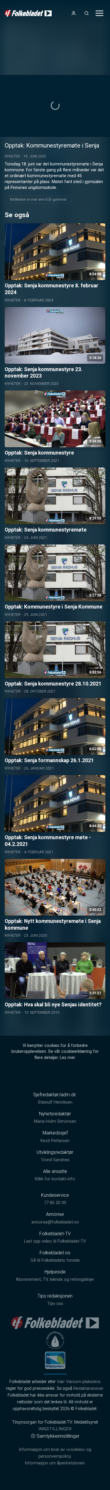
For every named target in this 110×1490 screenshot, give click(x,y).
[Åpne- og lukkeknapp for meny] (99, 13)
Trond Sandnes (55, 1159)
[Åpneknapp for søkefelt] (86, 13)
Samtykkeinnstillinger (58, 1436)
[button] (55, 105)
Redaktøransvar (88, 1388)
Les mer (67, 1057)
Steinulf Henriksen (55, 1102)
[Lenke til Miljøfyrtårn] (55, 1360)
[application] (55, 106)
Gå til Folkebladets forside (55, 1260)
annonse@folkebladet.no (55, 1222)
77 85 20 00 (55, 1202)
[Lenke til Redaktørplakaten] (55, 1340)
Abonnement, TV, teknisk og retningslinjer (55, 1279)
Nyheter (12, 156)
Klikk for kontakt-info (55, 1178)
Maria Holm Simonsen (55, 1121)
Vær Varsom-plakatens (79, 1381)
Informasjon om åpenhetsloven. (55, 1463)
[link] (28, 13)
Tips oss (55, 1303)
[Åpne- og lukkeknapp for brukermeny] (73, 13)
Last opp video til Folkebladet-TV (55, 1241)
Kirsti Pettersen (55, 1140)
